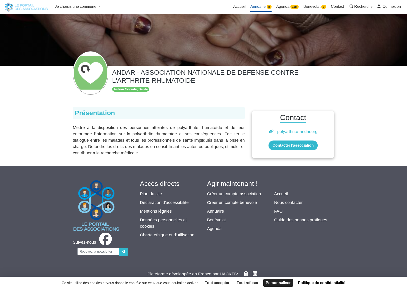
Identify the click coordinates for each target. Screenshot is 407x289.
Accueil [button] (239, 6)
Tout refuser (247, 283)
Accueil (281, 193)
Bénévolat (216, 220)
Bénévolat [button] (314, 6)
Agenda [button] (286, 6)
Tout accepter (217, 283)
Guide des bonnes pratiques (300, 220)
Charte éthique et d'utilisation (167, 235)
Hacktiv (229, 274)
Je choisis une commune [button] (76, 6)
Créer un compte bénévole (232, 202)
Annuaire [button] (260, 6)
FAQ (278, 211)
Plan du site (151, 193)
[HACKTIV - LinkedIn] (255, 274)
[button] (361, 7)
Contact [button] (337, 6)
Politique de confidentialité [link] (321, 283)
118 (294, 6)
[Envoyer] (123, 252)
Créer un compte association (234, 193)
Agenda (214, 228)
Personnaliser (278, 283)
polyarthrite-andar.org (297, 131)
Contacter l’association (293, 145)
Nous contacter (288, 202)
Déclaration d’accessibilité (164, 202)
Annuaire (215, 211)
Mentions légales (156, 211)
